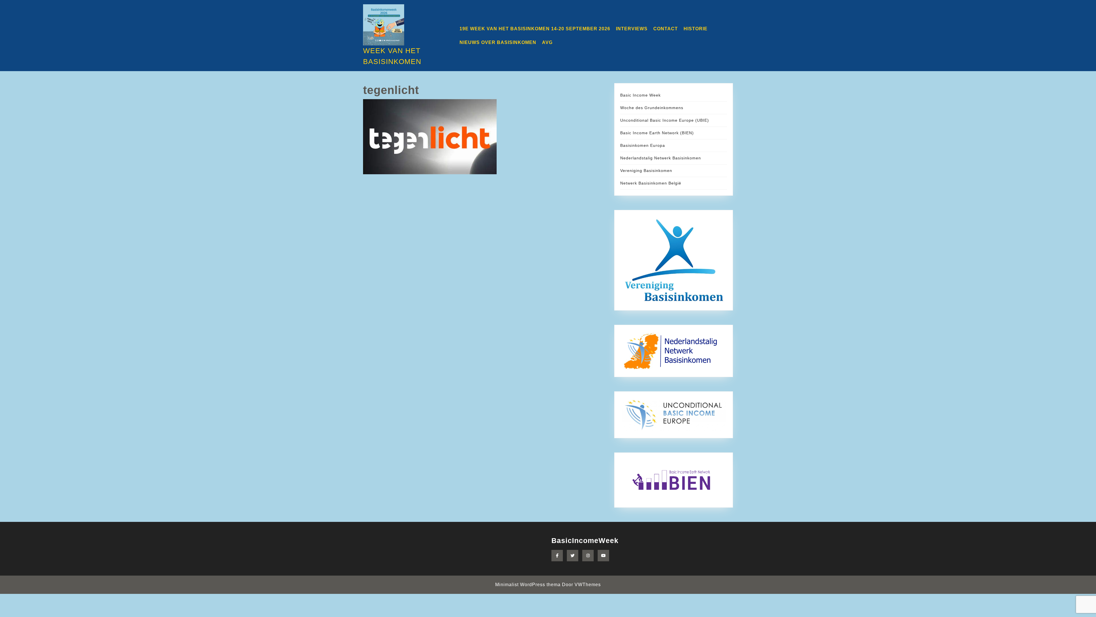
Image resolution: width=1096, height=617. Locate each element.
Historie (696, 28)
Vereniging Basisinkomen (646, 170)
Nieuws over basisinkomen (498, 42)
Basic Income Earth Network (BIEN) (657, 133)
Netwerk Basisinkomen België (650, 183)
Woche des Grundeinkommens (651, 107)
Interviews (632, 28)
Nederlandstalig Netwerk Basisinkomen (660, 158)
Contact (665, 28)
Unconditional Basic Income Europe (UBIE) (664, 120)
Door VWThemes (581, 584)
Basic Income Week (640, 95)
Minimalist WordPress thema (528, 584)
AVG (547, 42)
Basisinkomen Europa (642, 145)
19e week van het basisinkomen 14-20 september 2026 (535, 28)
